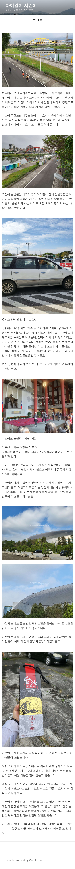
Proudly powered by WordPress (23, 860)
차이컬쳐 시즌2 (20, 5)
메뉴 (39, 19)
